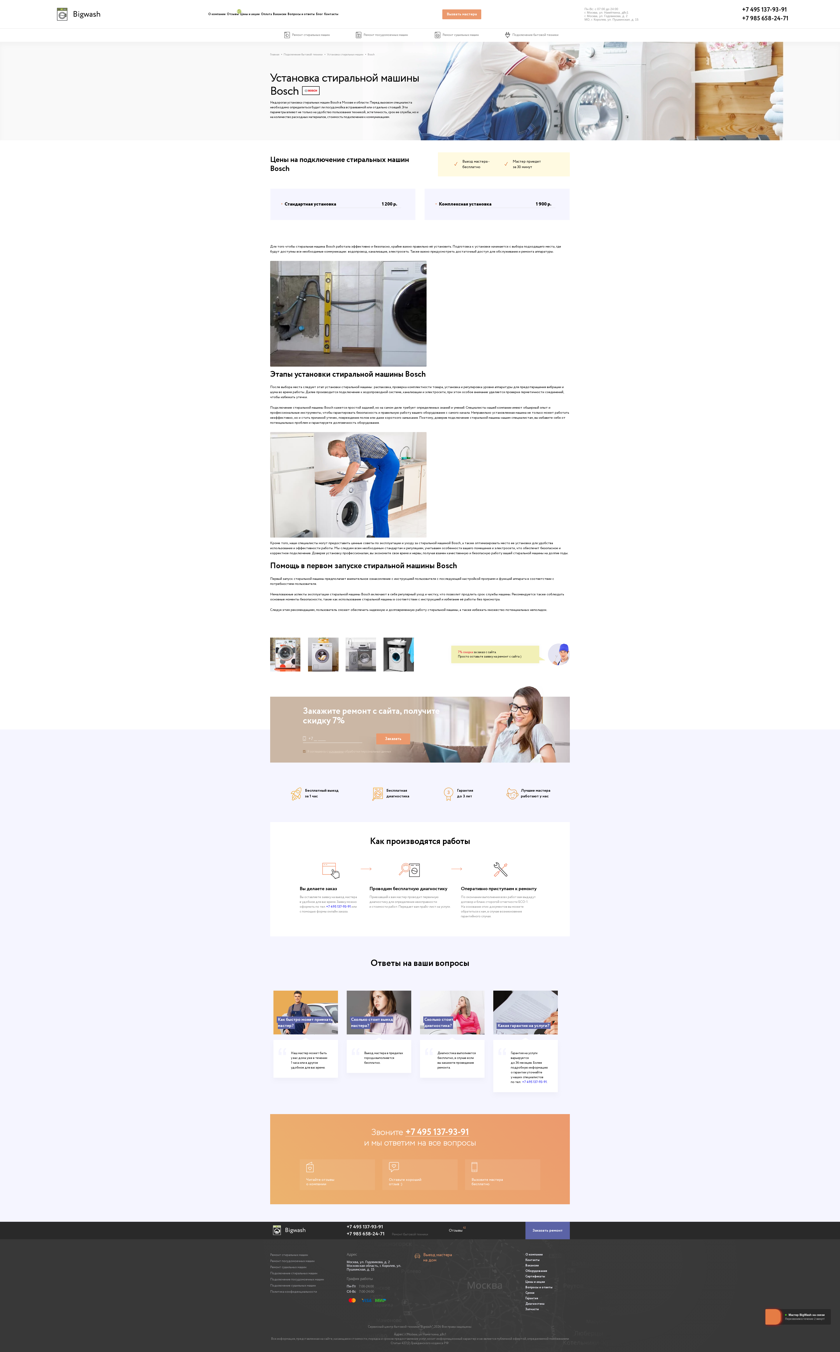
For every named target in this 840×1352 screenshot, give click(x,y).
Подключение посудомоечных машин (297, 1279)
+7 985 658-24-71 (366, 1234)
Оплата (266, 14)
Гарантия (531, 1298)
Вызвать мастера (462, 14)
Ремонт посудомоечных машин (292, 1261)
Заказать (393, 739)
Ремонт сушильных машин (288, 1267)
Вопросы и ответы (301, 14)
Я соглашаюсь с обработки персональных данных (349, 751)
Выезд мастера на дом (437, 1257)
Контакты (331, 14)
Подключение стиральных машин (293, 1273)
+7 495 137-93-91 (338, 906)
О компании (217, 14)
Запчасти (532, 1309)
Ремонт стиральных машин (289, 1255)
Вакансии (279, 14)
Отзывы (233, 14)
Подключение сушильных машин (293, 1285)
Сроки (529, 1293)
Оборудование (536, 1271)
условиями (336, 751)
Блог (319, 14)
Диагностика (534, 1304)
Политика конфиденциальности (293, 1292)
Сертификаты (535, 1276)
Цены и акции (250, 14)
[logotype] (78, 14)
